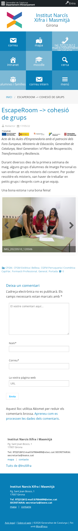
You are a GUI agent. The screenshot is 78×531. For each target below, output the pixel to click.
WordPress (42, 526)
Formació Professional (24, 271)
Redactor (10, 126)
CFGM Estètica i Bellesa (26, 267)
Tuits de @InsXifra (18, 466)
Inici (9, 97)
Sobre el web (24, 522)
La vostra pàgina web (22, 377)
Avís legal (10, 522)
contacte (24, 459)
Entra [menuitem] (72, 3)
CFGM (8, 267)
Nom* (12, 343)
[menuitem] (18, 3)
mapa (11, 459)
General (42, 271)
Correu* (14, 360)
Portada (53, 271)
